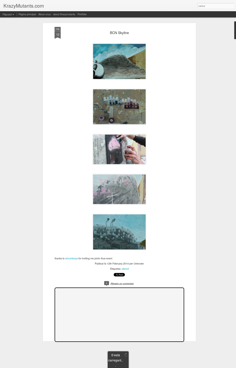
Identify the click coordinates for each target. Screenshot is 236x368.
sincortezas (71, 258)
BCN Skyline (119, 32)
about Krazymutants (64, 14)
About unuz (44, 14)
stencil (125, 268)
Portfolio (82, 14)
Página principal (27, 14)
